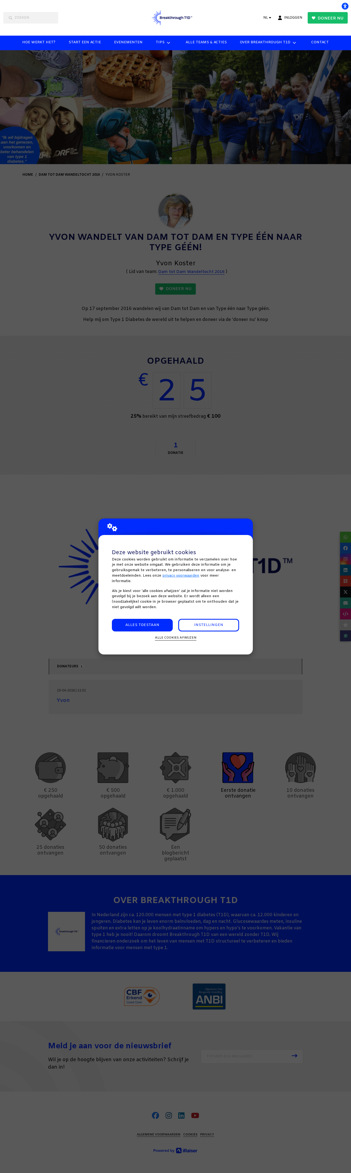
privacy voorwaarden (180, 575)
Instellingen (208, 625)
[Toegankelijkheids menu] (345, 6)
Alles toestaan (142, 625)
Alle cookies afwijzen (175, 638)
